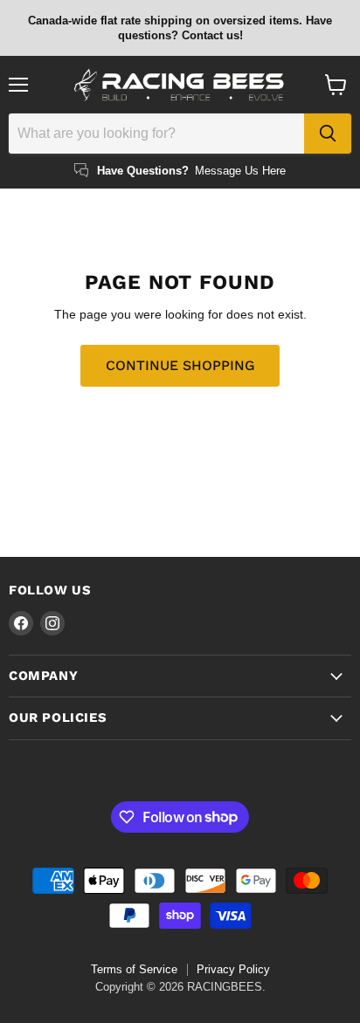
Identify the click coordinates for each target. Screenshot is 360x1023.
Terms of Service (134, 969)
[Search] (327, 133)
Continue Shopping (180, 365)
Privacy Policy (233, 969)
